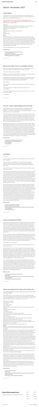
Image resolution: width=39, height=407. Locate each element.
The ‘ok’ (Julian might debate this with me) (17, 106)
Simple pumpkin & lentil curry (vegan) (12, 55)
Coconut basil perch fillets (10, 53)
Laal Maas (6, 154)
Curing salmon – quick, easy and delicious (13, 278)
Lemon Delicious (8, 143)
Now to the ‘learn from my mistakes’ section (18, 66)
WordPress (35, 404)
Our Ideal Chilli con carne (10, 209)
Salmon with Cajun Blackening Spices (12, 204)
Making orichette (8, 142)
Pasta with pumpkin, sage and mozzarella (13, 141)
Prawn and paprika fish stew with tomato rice (13, 51)
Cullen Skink (7, 13)
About (36, 1)
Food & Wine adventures (7, 1)
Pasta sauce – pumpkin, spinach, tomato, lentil (14, 54)
